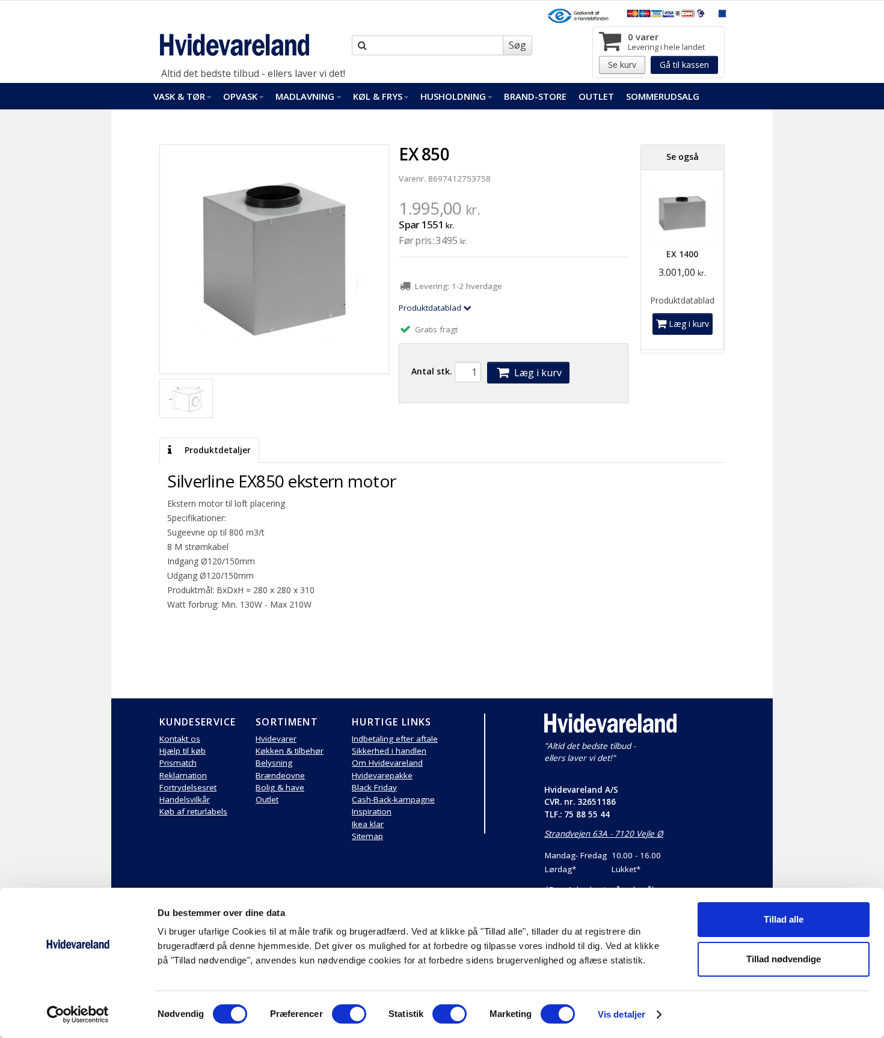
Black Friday (374, 787)
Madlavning (304, 96)
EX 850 (424, 153)
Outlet (596, 96)
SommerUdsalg (662, 96)
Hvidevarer (276, 738)
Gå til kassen (684, 64)
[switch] (349, 1014)
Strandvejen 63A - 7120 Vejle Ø (603, 833)
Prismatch (178, 762)
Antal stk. (431, 371)
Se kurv (622, 64)
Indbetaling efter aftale (395, 738)
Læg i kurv (537, 372)
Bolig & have (280, 787)
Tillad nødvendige (783, 959)
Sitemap (367, 836)
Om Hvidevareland (387, 762)
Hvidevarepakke (382, 775)
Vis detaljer (621, 1014)
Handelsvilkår (184, 799)
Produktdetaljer (216, 450)
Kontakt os (179, 738)
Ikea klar (368, 824)
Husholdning (453, 96)
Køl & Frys (377, 96)
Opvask (240, 96)
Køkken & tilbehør (290, 750)
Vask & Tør (179, 96)
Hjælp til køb (182, 750)
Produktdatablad (431, 307)
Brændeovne (280, 775)
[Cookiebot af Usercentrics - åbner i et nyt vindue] (77, 1015)
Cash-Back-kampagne (393, 799)
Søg (517, 45)
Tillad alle (783, 919)
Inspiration (371, 811)
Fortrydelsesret (187, 787)
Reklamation (183, 775)
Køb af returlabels (193, 811)
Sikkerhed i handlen (389, 750)
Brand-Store (535, 96)
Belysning (274, 762)
